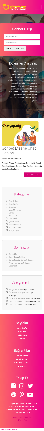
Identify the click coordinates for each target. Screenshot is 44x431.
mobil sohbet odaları (8, 429)
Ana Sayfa (22, 328)
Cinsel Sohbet (15, 210)
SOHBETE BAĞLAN (15, 48)
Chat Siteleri (14, 204)
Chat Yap (12, 207)
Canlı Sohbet (22, 355)
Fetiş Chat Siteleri (16, 289)
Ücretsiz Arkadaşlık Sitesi (19, 292)
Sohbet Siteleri (15, 227)
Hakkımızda (22, 335)
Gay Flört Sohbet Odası (19, 301)
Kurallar (22, 331)
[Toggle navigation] (38, 7)
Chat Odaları (14, 201)
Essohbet (13, 266)
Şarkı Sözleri (14, 221)
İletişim (22, 338)
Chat (26, 420)
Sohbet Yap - (18, 417)
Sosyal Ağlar (14, 230)
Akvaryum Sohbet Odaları (19, 263)
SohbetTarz (13, 254)
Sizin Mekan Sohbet (17, 257)
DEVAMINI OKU (33, 174)
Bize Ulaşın (22, 366)
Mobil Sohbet (22, 359)
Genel (11, 213)
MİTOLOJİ (13, 218)
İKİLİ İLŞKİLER (15, 215)
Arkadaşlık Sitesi (22, 362)
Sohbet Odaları (15, 224)
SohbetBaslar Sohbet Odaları (21, 260)
